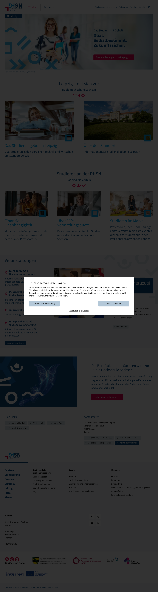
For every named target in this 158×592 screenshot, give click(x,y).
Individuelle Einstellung (44, 303)
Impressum (85, 311)
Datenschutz (74, 311)
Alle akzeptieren (114, 303)
